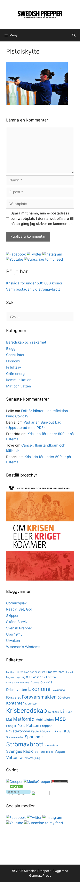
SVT (37, 751)
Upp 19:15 (14, 634)
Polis (21, 725)
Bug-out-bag (13, 677)
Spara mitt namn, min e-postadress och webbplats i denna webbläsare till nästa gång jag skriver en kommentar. (42, 218)
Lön (70, 711)
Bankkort (10, 672)
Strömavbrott (24, 744)
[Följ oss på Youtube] (14, 259)
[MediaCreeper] (37, 782)
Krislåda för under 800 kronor (34, 283)
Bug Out (25, 677)
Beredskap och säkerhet (26, 342)
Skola (67, 731)
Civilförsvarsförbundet (18, 682)
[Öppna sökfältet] (74, 35)
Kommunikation (18, 380)
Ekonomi (13, 361)
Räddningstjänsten (51, 731)
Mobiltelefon (44, 720)
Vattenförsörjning (30, 757)
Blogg (10, 349)
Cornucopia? (16, 603)
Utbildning (47, 751)
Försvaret (13, 697)
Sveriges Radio (19, 751)
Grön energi (15, 374)
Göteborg (64, 697)
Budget (69, 672)
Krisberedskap (26, 710)
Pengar (11, 726)
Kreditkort (31, 703)
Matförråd (23, 719)
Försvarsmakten (39, 697)
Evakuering (58, 690)
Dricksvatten (16, 689)
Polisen (32, 725)
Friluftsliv (13, 367)
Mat (9, 719)
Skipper (12, 616)
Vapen (60, 751)
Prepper (46, 726)
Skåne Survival (18, 622)
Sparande (34, 736)
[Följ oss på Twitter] (34, 254)
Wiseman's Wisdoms (23, 647)
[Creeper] (14, 782)
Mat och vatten (18, 386)
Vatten (12, 757)
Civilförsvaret (50, 677)
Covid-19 (46, 682)
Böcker (36, 677)
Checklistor (15, 355)
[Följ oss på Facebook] (16, 254)
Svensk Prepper (19, 628)
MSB (60, 719)
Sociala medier (15, 737)
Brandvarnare (55, 672)
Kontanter (15, 703)
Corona (35, 682)
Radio (35, 731)
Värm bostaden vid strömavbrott (33, 289)
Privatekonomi (18, 731)
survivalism (51, 745)
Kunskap (53, 711)
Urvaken (13, 641)
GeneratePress (40, 875)
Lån (63, 711)
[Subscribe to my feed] (43, 259)
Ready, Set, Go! (19, 609)
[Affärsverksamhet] (14, 787)
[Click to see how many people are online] (59, 782)
